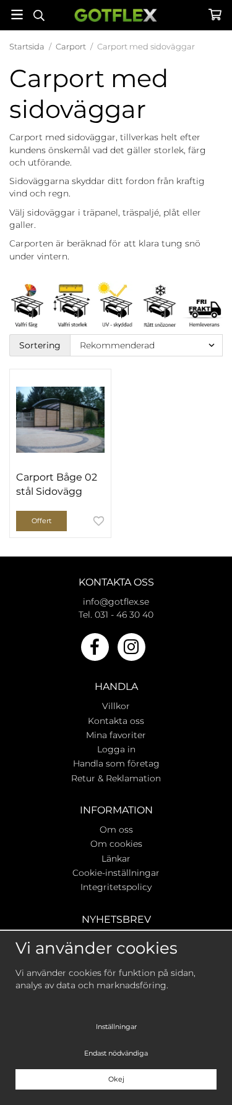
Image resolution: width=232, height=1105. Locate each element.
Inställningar (116, 1026)
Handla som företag (116, 763)
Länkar (116, 858)
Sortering (40, 345)
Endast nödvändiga (116, 1053)
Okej (116, 1079)
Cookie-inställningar (116, 872)
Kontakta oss (116, 720)
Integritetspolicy (116, 887)
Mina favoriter (116, 735)
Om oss (116, 829)
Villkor (116, 706)
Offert (41, 520)
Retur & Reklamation (116, 778)
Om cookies (116, 843)
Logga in (116, 749)
